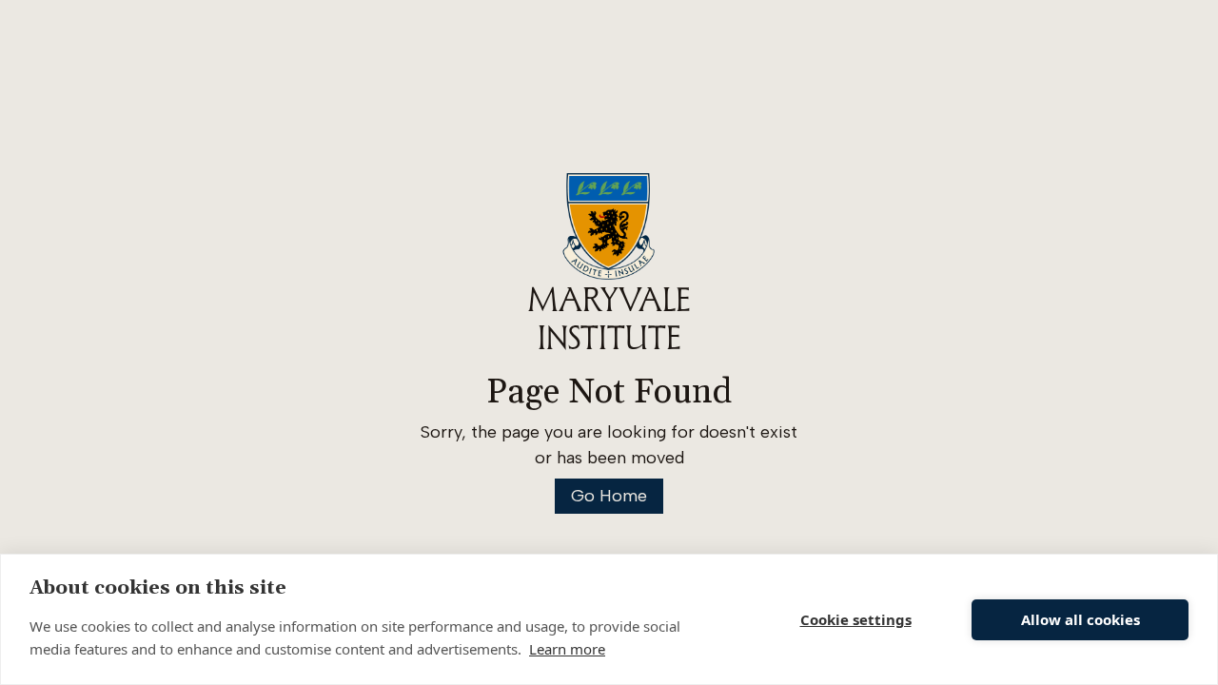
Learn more (567, 648)
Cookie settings (856, 619)
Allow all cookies (1080, 619)
